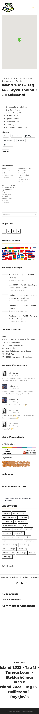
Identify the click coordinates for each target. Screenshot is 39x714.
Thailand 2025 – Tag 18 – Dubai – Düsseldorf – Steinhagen (23, 296)
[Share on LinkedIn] (22, 583)
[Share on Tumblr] (27, 583)
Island (21, 81)
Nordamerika (23, 537)
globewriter (9, 81)
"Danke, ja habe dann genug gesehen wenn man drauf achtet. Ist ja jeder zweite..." (18, 393)
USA (32, 553)
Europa (23, 517)
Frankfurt (20, 521)
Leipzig (7, 533)
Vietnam (7, 557)
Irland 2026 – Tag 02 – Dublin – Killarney (22, 276)
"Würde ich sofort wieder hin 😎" (14, 405)
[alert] (19, 499)
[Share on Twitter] (17, 583)
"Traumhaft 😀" (7, 429)
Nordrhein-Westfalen (12, 541)
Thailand (21, 553)
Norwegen (30, 541)
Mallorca (18, 533)
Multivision (8, 537)
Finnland (7, 521)
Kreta (28, 529)
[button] (19, 40)
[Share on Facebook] (12, 583)
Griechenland (9, 525)
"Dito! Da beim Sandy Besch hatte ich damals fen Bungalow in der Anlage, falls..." (19, 379)
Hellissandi (16, 577)
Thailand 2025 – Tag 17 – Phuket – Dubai (22, 307)
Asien (6, 513)
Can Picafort (19, 513)
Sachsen (24, 545)
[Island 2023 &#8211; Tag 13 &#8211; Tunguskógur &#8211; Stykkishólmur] (10, 194)
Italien (7, 529)
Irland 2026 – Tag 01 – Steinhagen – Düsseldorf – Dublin (23, 286)
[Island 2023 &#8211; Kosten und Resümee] (10, 173)
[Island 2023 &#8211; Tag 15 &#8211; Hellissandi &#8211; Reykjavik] (26, 175)
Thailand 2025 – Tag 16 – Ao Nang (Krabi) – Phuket (23, 317)
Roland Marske (10, 545)
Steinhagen (8, 553)
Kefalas (18, 529)
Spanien (22, 549)
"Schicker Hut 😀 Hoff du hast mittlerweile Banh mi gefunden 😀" (18, 417)
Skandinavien (9, 549)
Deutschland (9, 517)
